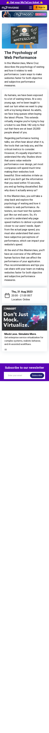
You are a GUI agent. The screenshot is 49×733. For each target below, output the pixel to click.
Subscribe (37, 375)
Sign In (41, 7)
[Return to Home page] (10, 7)
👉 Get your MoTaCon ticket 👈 (24, 2)
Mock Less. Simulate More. (20, 334)
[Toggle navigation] (30, 7)
